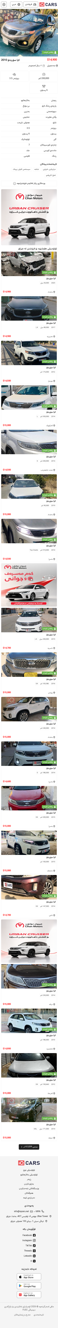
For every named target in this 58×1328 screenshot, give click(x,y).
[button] (4, 4)
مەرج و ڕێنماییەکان (22, 1315)
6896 (38, 1211)
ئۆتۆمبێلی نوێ (29, 1170)
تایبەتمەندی (39, 1315)
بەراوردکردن (29, 1184)
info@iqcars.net (21, 1211)
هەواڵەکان (29, 1193)
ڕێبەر (29, 1179)
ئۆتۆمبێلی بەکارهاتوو (29, 1175)
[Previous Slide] (1, 33)
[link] (29, 1276)
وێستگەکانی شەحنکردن (29, 1188)
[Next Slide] (56, 33)
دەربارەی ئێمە (29, 1198)
